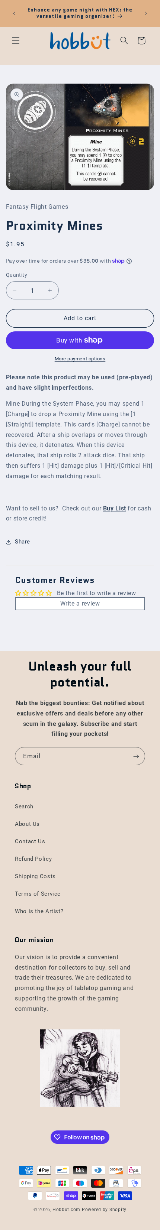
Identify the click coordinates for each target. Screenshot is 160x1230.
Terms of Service (38, 893)
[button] (15, 40)
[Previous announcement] (14, 13)
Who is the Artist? (39, 911)
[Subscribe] (136, 756)
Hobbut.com (66, 1209)
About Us (27, 824)
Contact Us (30, 841)
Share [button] (22, 541)
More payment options (80, 358)
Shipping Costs (35, 876)
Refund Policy (33, 859)
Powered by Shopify (104, 1209)
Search (24, 806)
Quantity (16, 275)
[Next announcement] (146, 13)
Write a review (80, 603)
